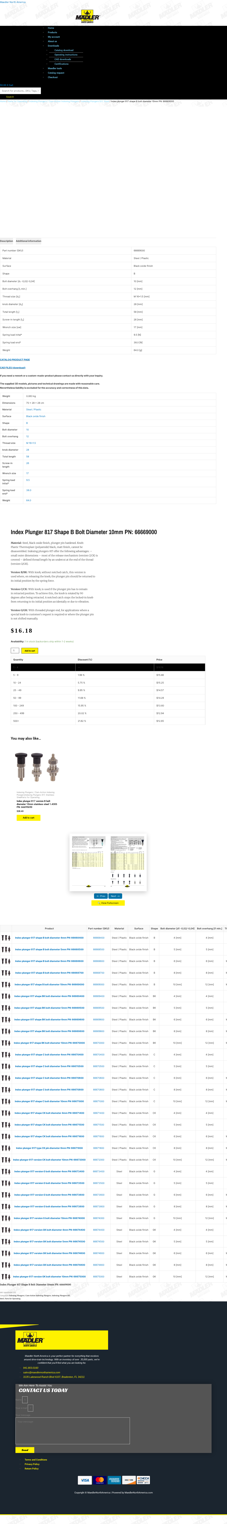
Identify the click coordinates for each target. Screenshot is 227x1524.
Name (18, 1399)
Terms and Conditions (36, 1459)
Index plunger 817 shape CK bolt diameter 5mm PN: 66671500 (49, 1124)
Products (52, 32)
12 (27, 436)
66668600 (98, 961)
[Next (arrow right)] (19, 1522)
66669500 (98, 1007)
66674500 (98, 1241)
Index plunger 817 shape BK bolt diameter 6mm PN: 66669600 (49, 1019)
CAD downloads (63, 59)
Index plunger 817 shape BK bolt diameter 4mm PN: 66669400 (49, 996)
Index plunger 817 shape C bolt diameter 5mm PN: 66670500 (49, 1066)
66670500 (98, 1066)
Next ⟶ (115, 896)
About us (52, 41)
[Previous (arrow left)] (6, 1522)
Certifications (62, 64)
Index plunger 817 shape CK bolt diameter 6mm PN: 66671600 (49, 1136)
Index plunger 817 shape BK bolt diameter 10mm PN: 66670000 (49, 1042)
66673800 (98, 1206)
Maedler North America (12, 2)
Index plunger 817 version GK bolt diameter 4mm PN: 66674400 (49, 1229)
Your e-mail (21, 1408)
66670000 (98, 1042)
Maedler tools (55, 68)
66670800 (98, 1089)
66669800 (98, 1031)
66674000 (98, 1218)
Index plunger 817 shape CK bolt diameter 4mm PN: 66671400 (49, 1113)
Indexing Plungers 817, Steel (95, 101)
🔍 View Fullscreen (108, 903)
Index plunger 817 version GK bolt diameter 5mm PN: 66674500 (49, 1241)
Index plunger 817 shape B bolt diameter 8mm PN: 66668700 (49, 972)
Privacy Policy (32, 1464)
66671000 (98, 1101)
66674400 (98, 1229)
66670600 (98, 1077)
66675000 (98, 1276)
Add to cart (30, 650)
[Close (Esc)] (45, 1518)
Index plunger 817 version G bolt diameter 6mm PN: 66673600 (49, 1194)
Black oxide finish (35, 416)
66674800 (98, 1264)
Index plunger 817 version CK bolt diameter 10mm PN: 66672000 (49, 1159)
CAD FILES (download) (12, 367)
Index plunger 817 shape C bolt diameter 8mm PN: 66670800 (49, 1089)
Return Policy (31, 1468)
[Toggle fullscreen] (19, 1518)
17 (27, 473)
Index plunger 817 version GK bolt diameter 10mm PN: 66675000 (49, 1276)
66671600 (98, 1136)
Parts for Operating (17, 101)
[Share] (32, 1518)
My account (54, 37)
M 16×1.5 (31, 443)
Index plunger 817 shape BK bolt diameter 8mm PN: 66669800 (49, 1031)
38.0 (28, 490)
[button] (119, 46)
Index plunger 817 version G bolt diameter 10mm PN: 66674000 (49, 1218)
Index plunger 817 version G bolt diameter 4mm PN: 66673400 (49, 1171)
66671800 (98, 1148)
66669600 (98, 1019)
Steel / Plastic (33, 409)
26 (27, 463)
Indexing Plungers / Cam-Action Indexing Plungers (54, 101)
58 (27, 456)
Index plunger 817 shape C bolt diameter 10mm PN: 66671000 (49, 1101)
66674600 (98, 1253)
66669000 (98, 984)
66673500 (98, 1183)
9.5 (28, 480)
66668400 (98, 937)
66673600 (98, 1194)
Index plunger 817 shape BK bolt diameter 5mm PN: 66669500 (49, 1007)
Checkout (53, 77)
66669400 (98, 996)
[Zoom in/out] (6, 1518)
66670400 (98, 1054)
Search (10, 96)
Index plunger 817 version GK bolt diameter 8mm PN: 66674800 (49, 1264)
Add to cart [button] (28, 817)
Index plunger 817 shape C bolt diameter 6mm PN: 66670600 (49, 1077)
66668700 (98, 972)
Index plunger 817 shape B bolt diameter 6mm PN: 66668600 (49, 961)
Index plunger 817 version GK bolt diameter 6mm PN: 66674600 (49, 1253)
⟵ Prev (101, 896)
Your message (22, 1415)
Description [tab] (6, 241)
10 (27, 429)
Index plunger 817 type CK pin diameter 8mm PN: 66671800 (49, 1148)
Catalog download (64, 50)
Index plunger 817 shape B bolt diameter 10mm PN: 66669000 (49, 984)
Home (51, 28)
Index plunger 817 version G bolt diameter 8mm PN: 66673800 (49, 1206)
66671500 (98, 1124)
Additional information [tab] (28, 241)
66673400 (98, 1171)
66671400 (98, 1113)
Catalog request (56, 72)
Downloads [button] (53, 45)
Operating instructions (66, 54)
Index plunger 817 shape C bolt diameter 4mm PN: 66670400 (49, 1054)
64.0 (28, 500)
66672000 (98, 1159)
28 (27, 449)
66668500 (98, 949)
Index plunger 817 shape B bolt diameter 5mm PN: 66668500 (49, 949)
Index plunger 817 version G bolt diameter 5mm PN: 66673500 (49, 1183)
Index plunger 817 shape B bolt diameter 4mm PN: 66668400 (49, 937)
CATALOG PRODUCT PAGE (15, 359)
